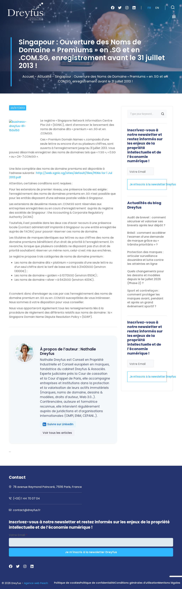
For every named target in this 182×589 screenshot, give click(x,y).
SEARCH (163, 114)
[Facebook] (112, 7)
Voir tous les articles (57, 433)
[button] (173, 7)
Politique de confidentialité (97, 583)
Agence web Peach (36, 583)
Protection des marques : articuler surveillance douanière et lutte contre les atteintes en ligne (145, 258)
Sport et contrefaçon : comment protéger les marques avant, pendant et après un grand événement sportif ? (145, 298)
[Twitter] (120, 7)
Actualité (44, 76)
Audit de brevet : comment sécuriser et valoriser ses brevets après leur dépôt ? (146, 221)
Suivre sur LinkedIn (60, 424)
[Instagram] (127, 7)
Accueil (28, 76)
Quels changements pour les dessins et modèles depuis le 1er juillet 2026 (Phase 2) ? (145, 277)
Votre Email (137, 172)
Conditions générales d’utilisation (136, 583)
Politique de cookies (67, 583)
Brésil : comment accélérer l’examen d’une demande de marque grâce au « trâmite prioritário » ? (146, 239)
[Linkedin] (134, 7)
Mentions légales (169, 583)
